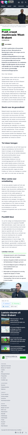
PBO (2, 371)
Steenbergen (4, 417)
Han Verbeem (8, 44)
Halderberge (4, 415)
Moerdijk (3, 413)
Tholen (2, 419)
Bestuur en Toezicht (5, 367)
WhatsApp (17, 303)
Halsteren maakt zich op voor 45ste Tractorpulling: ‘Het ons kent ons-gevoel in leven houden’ (15, 278)
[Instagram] (20, 432)
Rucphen (3, 421)
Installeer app (4, 380)
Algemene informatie (6, 365)
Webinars (3, 389)
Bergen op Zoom (5, 407)
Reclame (3, 385)
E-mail (15, 306)
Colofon (3, 369)
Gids (15, 6)
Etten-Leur (3, 409)
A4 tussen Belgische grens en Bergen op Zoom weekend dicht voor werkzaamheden (15, 266)
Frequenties (4, 375)
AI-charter (3, 377)
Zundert (3, 423)
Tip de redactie (4, 394)
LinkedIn (6, 306)
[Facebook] (15, 432)
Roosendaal (4, 405)
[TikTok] (22, 432)
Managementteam (5, 373)
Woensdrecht (4, 411)
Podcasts (21, 6)
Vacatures (3, 398)
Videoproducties (5, 387)
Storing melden (4, 396)
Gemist (9, 6)
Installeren (23, 357)
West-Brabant (6, 29)
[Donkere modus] (26, 432)
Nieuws (3, 6)
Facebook (7, 303)
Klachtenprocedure (5, 400)
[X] (18, 432)
